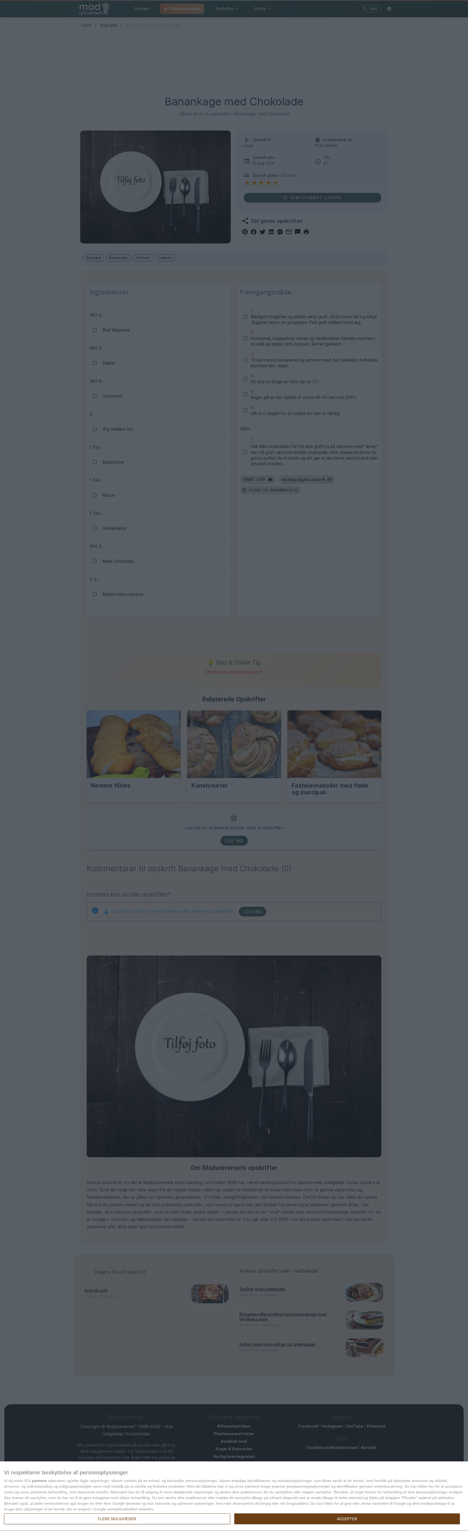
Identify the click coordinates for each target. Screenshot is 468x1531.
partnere (39, 1481)
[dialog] (234, 1496)
